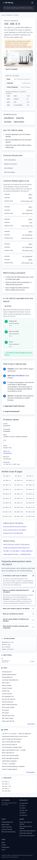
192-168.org (9, 3)
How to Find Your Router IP (9, 744)
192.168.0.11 (30, 480)
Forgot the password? (12, 411)
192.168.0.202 (18, 516)
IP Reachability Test (7, 822)
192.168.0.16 (18, 489)
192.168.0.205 (30, 516)
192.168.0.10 (18, 480)
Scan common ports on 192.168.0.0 (14, 530)
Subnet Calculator (7, 827)
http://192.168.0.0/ (18, 375)
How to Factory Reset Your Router (11, 742)
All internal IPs (23, 803)
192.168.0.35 (7, 498)
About (3, 842)
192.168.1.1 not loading (8, 764)
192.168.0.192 (18, 511)
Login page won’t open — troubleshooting (17, 554)
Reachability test (9, 118)
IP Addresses (9, 15)
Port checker (7, 122)
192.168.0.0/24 (7, 453)
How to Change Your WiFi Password (12, 739)
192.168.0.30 (18, 494)
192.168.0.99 (7, 507)
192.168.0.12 (7, 485)
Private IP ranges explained (9, 769)
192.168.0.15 (7, 489)
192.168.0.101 (30, 507)
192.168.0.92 (30, 502)
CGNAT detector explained (9, 761)
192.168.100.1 (6, 791)
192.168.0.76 (18, 502)
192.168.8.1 (6, 788)
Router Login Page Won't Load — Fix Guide (13, 750)
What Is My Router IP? (8, 753)
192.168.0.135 (6, 511)
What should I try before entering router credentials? (16, 627)
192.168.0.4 (7, 480)
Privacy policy (5, 847)
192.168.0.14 (30, 485)
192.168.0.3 (30, 476)
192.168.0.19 (30, 489)
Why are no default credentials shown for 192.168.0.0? (16, 591)
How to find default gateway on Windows (13, 766)
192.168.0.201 (6, 516)
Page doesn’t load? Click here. (15, 406)
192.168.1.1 (6, 781)
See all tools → (31, 724)
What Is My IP (5, 824)
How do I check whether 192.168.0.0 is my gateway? (15, 620)
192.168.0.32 (30, 494)
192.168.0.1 (7, 476)
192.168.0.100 (18, 507)
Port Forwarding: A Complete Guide (12, 747)
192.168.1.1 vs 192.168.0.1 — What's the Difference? (16, 733)
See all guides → (31, 772)
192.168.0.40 (18, 498)
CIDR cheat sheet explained (27, 831)
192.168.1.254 (6, 786)
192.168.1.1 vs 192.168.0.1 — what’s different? (18, 551)
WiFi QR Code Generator (8, 832)
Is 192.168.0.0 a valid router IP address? (15, 575)
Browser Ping (20, 118)
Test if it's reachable (11, 69)
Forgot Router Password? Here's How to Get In (15, 736)
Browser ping (6, 644)
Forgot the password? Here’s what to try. (16, 548)
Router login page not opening (10, 758)
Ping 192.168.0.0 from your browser (15, 526)
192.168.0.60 (7, 502)
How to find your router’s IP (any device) (16, 544)
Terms (3, 849)
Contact (4, 845)
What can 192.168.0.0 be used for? (13, 614)
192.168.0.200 (30, 511)
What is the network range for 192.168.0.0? (16, 608)
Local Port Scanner (7, 829)
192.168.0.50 (30, 498)
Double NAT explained (25, 833)
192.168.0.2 (18, 476)
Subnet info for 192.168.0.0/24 (13, 533)
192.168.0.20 (7, 494)
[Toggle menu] (32, 2)
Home (3, 15)
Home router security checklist (10, 755)
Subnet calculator (19, 122)
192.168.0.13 (18, 485)
